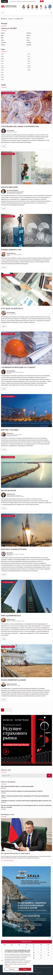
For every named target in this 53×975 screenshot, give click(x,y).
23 (33, 955)
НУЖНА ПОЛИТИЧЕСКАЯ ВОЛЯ (13, 680)
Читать (4, 146)
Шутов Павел (10, 552)
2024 (2, 79)
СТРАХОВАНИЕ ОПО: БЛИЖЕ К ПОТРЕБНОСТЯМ (20, 126)
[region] (18, 960)
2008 (2, 56)
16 (33, 952)
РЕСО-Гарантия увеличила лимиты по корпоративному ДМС (17, 786)
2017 (29, 63)
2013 (29, 54)
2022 (2, 74)
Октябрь (28, 42)
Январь (3, 33)
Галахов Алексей (11, 494)
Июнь (28, 37)
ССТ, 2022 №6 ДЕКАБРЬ (8, 93)
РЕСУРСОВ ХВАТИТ (8, 490)
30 (33, 958)
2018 (29, 65)
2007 (2, 54)
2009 (2, 58)
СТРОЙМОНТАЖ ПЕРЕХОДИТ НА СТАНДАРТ (18, 367)
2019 (2, 67)
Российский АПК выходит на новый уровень (15, 853)
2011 (2, 63)
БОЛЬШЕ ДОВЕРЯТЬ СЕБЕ (11, 250)
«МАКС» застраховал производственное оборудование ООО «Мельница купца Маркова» (25, 796)
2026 (29, 70)
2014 (29, 56)
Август (28, 40)
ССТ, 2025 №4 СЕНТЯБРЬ (7, 860)
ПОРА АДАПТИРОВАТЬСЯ (11, 616)
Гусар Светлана (10, 130)
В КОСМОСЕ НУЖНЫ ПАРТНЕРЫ (14, 549)
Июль (2, 40)
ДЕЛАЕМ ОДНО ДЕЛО (9, 187)
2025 (29, 67)
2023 (2, 77)
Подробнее (7, 965)
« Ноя (2, 960)
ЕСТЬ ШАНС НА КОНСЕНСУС (12, 308)
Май (2, 37)
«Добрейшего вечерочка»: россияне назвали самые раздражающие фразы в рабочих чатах (26, 800)
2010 (2, 61)
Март (2, 35)
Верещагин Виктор (11, 253)
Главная (5, 18)
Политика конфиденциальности (33, 972)
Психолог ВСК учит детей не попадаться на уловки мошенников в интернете (22, 791)
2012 (2, 65)
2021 (2, 72)
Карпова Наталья (11, 619)
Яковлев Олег (10, 433)
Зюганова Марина (11, 370)
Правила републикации (17, 972)
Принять (25, 969)
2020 (2, 70)
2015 (29, 58)
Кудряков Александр (12, 684)
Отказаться (11, 969)
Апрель (28, 35)
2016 (29, 61)
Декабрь (28, 44)
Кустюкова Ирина (11, 312)
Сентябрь (3, 42)
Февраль (28, 33)
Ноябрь (3, 44)
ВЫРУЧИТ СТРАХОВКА (10, 430)
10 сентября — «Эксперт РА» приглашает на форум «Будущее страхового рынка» (28, 1)
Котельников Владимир (12, 190)
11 (48, 950)
